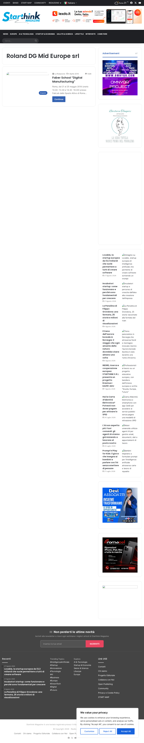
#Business (54, 677)
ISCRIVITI (95, 644)
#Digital (53, 687)
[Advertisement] (120, 198)
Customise (89, 731)
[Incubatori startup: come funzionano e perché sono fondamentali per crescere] (130, 291)
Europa (77, 674)
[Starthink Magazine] (21, 18)
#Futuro (53, 690)
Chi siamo (102, 671)
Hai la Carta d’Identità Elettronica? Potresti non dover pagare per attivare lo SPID (110, 405)
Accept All (126, 731)
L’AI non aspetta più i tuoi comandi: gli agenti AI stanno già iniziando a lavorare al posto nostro (111, 434)
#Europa (53, 680)
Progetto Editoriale (106, 675)
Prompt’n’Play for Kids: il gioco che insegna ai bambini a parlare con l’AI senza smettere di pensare (111, 459)
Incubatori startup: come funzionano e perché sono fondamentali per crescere (110, 291)
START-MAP (26, 3)
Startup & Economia (82, 665)
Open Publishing (105, 684)
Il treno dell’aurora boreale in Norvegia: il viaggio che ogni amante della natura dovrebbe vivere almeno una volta (111, 344)
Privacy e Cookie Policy (109, 693)
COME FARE (102, 34)
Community (40, 3)
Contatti (101, 667)
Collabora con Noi (106, 680)
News (5, 34)
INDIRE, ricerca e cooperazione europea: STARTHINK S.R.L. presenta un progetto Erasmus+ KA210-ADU (111, 375)
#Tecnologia (55, 671)
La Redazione (59, 74)
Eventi (7, 3)
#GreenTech (55, 684)
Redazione (54, 3)
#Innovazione (56, 668)
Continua (58, 99)
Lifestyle (77, 671)
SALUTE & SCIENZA (65, 34)
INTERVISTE (90, 34)
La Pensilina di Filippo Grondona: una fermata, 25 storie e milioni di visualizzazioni (110, 314)
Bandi (15, 3)
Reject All (107, 731)
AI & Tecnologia (26, 34)
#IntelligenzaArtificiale (59, 662)
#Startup (54, 665)
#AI (51, 674)
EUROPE (13, 34)
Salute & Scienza (81, 668)
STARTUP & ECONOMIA (45, 34)
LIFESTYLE (79, 34)
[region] (107, 722)
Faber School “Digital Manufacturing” (67, 80)
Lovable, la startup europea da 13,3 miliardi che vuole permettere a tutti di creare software (111, 264)
